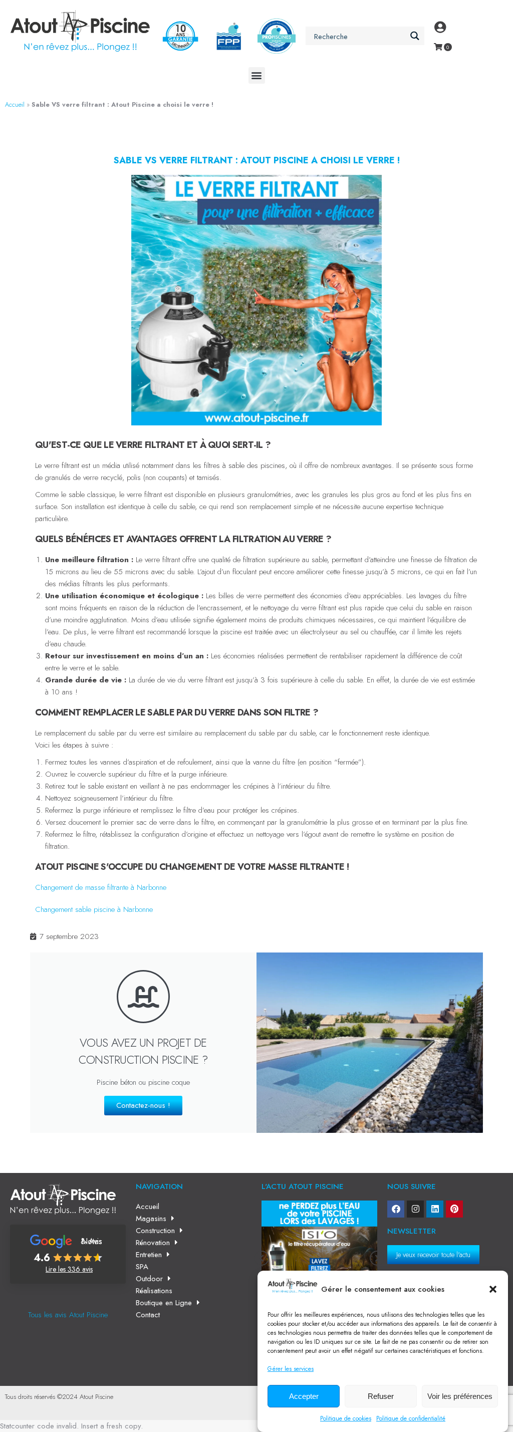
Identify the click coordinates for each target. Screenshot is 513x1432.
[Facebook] (395, 1209)
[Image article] (319, 1258)
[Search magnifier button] (415, 36)
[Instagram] (415, 1209)
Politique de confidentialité (410, 1418)
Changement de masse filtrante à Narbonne (100, 887)
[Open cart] (438, 47)
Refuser (381, 1396)
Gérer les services (291, 1368)
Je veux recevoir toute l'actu (433, 1255)
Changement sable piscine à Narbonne (94, 909)
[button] (493, 1289)
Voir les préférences (459, 1396)
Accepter (304, 1396)
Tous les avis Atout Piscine (68, 1314)
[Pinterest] (454, 1209)
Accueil (15, 104)
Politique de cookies (345, 1418)
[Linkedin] (434, 1209)
